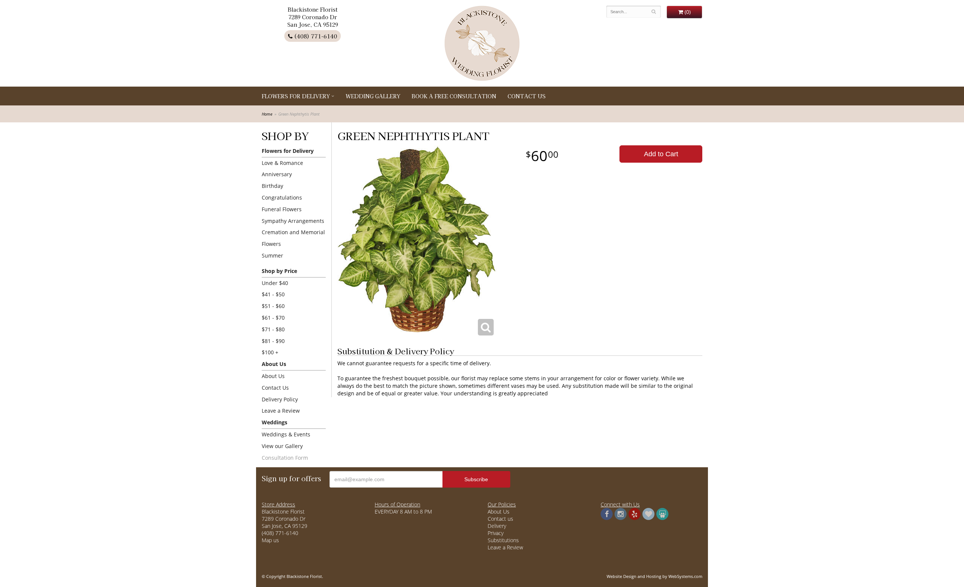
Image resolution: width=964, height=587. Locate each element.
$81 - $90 (273, 341)
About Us (273, 376)
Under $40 (275, 283)
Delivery (497, 525)
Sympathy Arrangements (293, 220)
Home (267, 114)
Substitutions (503, 540)
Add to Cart (661, 154)
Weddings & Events (286, 434)
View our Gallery (282, 446)
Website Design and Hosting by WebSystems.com (654, 576)
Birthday (272, 185)
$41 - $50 (273, 294)
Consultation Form (285, 457)
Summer (272, 255)
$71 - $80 (273, 329)
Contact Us (527, 96)
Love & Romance (282, 162)
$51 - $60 (273, 306)
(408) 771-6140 (315, 36)
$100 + (270, 352)
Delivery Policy (280, 399)
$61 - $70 (273, 317)
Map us (270, 540)
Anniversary (277, 174)
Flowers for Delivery (296, 96)
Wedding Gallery (373, 96)
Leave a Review (281, 410)
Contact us (500, 518)
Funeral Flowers (282, 209)
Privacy (495, 533)
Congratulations (282, 197)
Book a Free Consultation (454, 96)
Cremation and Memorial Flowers (293, 238)
